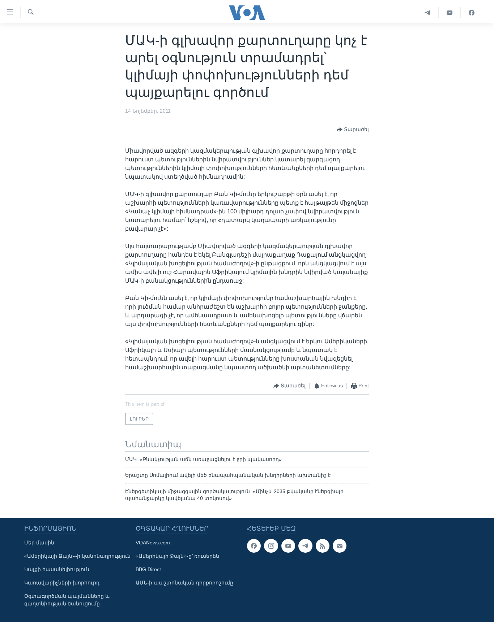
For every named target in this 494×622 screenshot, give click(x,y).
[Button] (353, 129)
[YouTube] (450, 12)
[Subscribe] (339, 546)
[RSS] (322, 546)
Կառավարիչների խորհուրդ (61, 583)
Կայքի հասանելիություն (56, 569)
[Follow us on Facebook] (254, 546)
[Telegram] (428, 12)
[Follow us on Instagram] (271, 546)
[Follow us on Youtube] (288, 546)
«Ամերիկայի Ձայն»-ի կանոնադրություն (77, 556)
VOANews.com (153, 542)
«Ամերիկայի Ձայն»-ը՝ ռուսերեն (177, 556)
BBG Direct (148, 569)
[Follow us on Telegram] (305, 546)
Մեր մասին (39, 542)
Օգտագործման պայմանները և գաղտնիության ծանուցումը (66, 599)
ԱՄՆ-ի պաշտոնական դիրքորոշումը (184, 583)
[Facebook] (471, 12)
